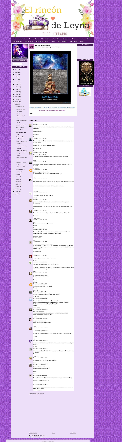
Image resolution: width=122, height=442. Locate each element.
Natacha (34, 326)
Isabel (34, 254)
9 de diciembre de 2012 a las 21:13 (40, 210)
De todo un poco (74, 41)
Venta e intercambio (62, 41)
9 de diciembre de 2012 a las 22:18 (40, 241)
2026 (16, 69)
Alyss (34, 362)
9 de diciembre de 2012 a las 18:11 (40, 138)
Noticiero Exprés (29, 41)
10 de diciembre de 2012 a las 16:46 (40, 364)
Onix (34, 177)
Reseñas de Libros (22, 38)
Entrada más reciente (33, 433)
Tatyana (34, 136)
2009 (16, 194)
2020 (16, 84)
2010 (16, 191)
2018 (16, 89)
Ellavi (34, 271)
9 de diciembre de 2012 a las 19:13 (40, 179)
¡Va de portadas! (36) (21, 150)
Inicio (14, 38)
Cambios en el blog (21, 162)
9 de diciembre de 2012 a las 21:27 (40, 219)
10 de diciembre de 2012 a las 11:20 (40, 298)
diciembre (19, 106)
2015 (16, 96)
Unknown (35, 282)
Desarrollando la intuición (42, 41)
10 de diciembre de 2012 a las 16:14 (40, 357)
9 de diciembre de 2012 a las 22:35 (40, 255)
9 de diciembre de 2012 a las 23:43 (40, 273)
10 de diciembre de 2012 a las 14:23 (40, 328)
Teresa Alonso (36, 168)
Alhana (34, 260)
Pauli (34, 240)
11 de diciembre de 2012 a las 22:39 (40, 384)
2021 (16, 82)
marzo (18, 181)
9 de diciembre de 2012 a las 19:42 (40, 199)
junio (17, 174)
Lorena (34, 227)
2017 (16, 92)
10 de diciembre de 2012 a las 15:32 (40, 340)
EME (87, 38)
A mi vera (52, 41)
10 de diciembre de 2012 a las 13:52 (40, 318)
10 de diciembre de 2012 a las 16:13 (40, 348)
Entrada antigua (73, 433)
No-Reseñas (73, 38)
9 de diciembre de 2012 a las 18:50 (40, 169)
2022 (16, 79)
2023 (16, 77)
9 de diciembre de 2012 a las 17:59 (40, 124)
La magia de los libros (42, 45)
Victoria (34, 150)
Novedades (65, 38)
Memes (81, 41)
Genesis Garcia (36, 290)
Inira (34, 339)
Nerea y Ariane (36, 356)
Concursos (81, 38)
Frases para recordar (17, 41)
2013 (16, 101)
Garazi (34, 160)
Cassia (34, 373)
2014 (16, 99)
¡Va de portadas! (56, 38)
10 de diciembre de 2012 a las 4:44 (40, 291)
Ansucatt (35, 198)
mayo (18, 176)
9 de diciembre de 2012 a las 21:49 (40, 229)
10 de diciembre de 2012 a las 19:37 (40, 375)
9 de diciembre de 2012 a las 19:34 (40, 193)
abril (17, 179)
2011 (16, 189)
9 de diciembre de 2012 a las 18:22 (40, 152)
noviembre (19, 169)
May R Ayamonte (36, 218)
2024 (16, 74)
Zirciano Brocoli (36, 307)
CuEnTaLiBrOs (36, 191)
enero (18, 186)
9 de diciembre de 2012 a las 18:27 (40, 161)
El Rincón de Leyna (50, 441)
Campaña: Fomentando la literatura (20, 116)
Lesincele (35, 317)
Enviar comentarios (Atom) (39, 435)
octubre (18, 171)
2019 (16, 87)
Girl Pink (35, 346)
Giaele (34, 208)
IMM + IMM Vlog (45, 38)
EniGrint (35, 123)
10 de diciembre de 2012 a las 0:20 (40, 283)
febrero (18, 184)
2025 (16, 72)
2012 (16, 104)
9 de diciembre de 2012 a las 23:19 (40, 262)
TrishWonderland (36, 296)
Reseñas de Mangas (33, 38)
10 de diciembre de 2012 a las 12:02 (40, 309)
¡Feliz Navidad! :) (20, 125)
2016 (16, 94)
